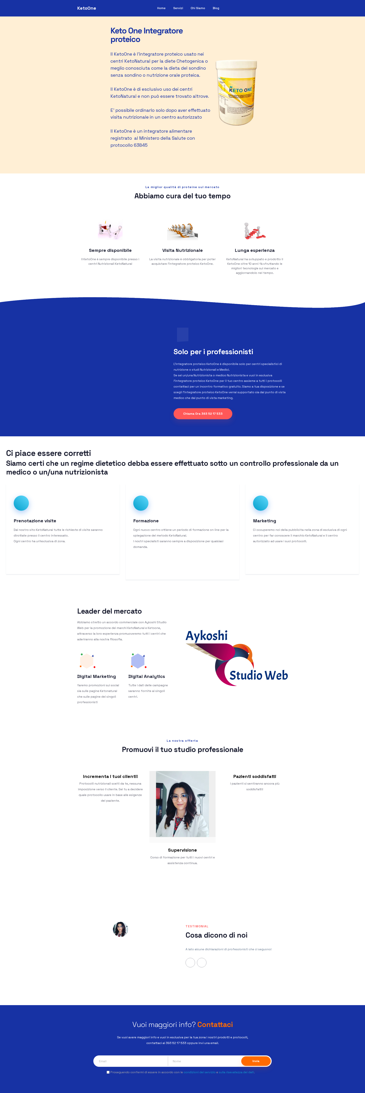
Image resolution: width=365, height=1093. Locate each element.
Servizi (178, 8)
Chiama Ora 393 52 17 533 (203, 414)
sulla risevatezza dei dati (236, 1072)
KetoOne (86, 8)
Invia (255, 1061)
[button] (190, 962)
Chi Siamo (198, 8)
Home (161, 8)
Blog (216, 8)
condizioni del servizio (200, 1072)
